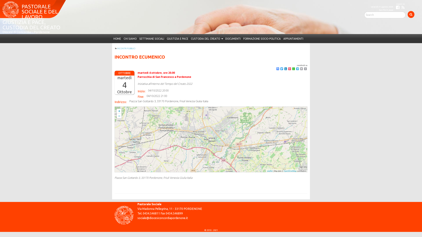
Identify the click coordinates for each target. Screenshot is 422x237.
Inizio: (141, 80)
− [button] (119, 105)
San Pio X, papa (386, 10)
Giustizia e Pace (173, 28)
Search (411, 14)
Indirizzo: (121, 91)
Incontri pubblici (126, 38)
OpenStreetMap (290, 160)
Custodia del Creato (198, 28)
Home (116, 28)
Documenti (225, 28)
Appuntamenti (281, 28)
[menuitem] (117, 28)
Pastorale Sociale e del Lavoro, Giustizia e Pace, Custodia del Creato (44, 12)
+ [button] (119, 100)
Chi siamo (129, 28)
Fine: (141, 86)
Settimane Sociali (148, 28)
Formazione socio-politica (252, 28)
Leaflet (269, 160)
